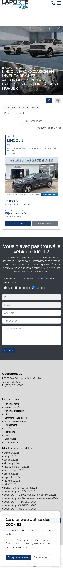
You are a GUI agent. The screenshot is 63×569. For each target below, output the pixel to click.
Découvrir (18, 223)
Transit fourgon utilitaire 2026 (20, 487)
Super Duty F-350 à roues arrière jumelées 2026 (30, 498)
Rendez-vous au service (15, 421)
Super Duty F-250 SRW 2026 (19, 491)
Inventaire (21, 67)
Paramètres (40, 557)
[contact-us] (53, 3)
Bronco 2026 (10, 473)
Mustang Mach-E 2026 (16, 466)
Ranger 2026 (10, 456)
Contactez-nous (11, 442)
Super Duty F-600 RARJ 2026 (20, 508)
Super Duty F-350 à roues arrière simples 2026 (29, 494)
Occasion (9, 107)
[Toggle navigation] (59, 3)
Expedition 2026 (12, 477)
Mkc (34, 107)
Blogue (7, 435)
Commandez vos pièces (15, 418)
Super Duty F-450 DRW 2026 (20, 501)
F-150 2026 (9, 484)
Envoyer (8, 350)
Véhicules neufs (11, 404)
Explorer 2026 (11, 452)
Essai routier (10, 439)
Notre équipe (10, 432)
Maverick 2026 (11, 480)
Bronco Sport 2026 (14, 470)
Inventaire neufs (12, 407)
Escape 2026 (10, 459)
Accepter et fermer (18, 557)
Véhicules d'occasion (14, 411)
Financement (45, 223)
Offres (7, 414)
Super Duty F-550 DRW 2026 (20, 505)
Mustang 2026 (11, 463)
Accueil (8, 67)
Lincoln (23, 107)
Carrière (8, 428)
